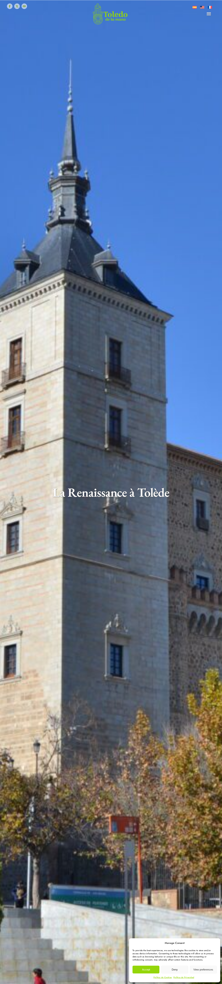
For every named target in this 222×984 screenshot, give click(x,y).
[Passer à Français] (210, 7)
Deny (175, 969)
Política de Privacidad (183, 977)
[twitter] (17, 6)
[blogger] (24, 6)
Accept (146, 969)
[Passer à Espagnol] (194, 7)
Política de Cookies (162, 977)
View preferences (203, 969)
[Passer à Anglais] (202, 7)
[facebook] (9, 6)
